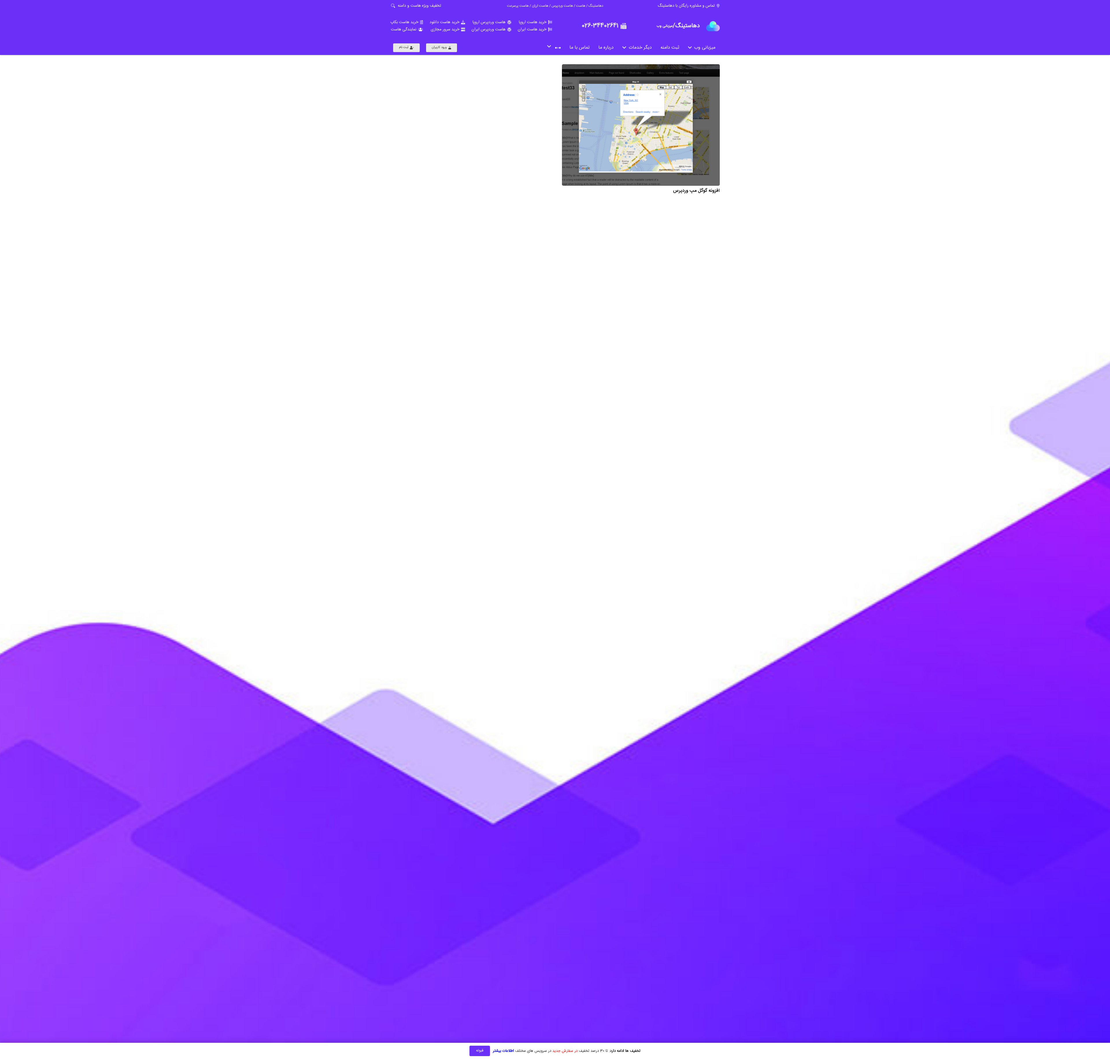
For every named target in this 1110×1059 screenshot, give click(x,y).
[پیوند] (713, 26)
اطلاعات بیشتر (503, 1051)
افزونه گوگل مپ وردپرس (696, 191)
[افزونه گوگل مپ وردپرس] (641, 125)
